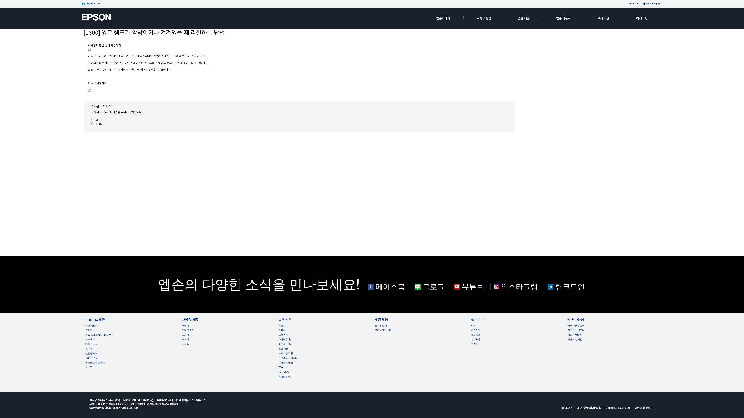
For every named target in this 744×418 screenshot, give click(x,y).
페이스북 (390, 287)
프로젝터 (90, 339)
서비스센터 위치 (286, 362)
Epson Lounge (650, 4)
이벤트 (474, 344)
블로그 (433, 287)
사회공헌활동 (575, 334)
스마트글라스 (285, 339)
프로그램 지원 (285, 353)
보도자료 (475, 334)
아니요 (99, 124)
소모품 (88, 367)
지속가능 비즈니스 (577, 330)
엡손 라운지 (563, 18)
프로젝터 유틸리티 (288, 358)
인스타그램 (519, 287)
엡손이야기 (443, 18)
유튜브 (473, 287)
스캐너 (88, 348)
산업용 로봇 (91, 353)
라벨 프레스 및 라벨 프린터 (99, 334)
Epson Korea (93, 4)
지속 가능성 (484, 18)
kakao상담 (283, 372)
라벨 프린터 (188, 330)
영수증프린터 (285, 344)
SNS (627, 4)
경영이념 (475, 330)
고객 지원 (603, 18)
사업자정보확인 (643, 407)
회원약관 (566, 407)
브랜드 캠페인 (575, 339)
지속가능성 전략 (576, 325)
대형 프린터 (91, 344)
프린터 (88, 330)
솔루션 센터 (381, 325)
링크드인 (570, 287)
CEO (473, 325)
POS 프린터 (91, 358)
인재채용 (475, 339)
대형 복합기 (91, 325)
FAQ (280, 367)
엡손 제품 (524, 18)
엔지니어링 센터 (383, 330)
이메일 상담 (284, 376)
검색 (639, 18)
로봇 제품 (283, 348)
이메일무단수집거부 (618, 407)
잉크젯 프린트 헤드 (95, 362)
